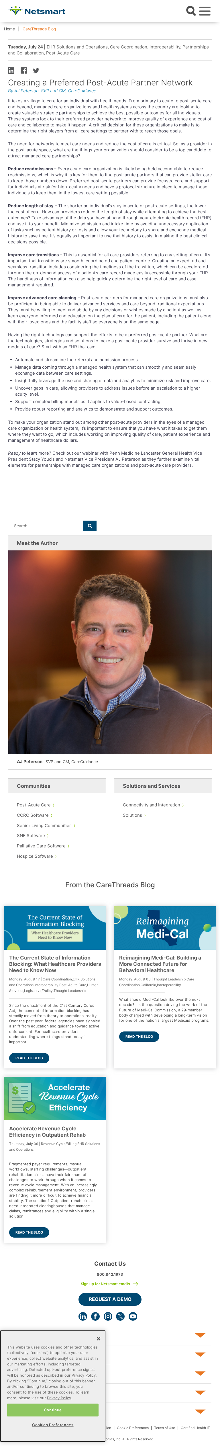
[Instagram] (108, 1316)
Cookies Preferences (52, 1424)
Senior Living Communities (44, 825)
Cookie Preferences (133, 1428)
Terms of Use (164, 1428)
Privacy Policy (84, 1375)
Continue (53, 1410)
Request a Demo (110, 1299)
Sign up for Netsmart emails (105, 1283)
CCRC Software (33, 815)
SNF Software (31, 835)
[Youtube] (133, 1316)
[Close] (98, 1338)
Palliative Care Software (41, 846)
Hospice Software (35, 856)
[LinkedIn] (82, 1316)
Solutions (132, 815)
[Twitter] (120, 1316)
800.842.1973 (110, 1274)
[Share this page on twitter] (36, 70)
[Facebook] (95, 1316)
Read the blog (29, 1058)
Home (9, 28)
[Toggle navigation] (205, 11)
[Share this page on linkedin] (11, 70)
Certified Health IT (195, 1428)
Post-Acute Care (34, 805)
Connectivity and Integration (151, 805)
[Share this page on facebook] (24, 70)
